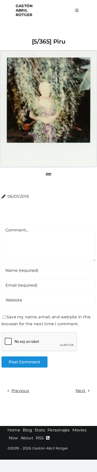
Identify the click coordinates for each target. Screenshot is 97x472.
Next (81, 390)
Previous (20, 390)
